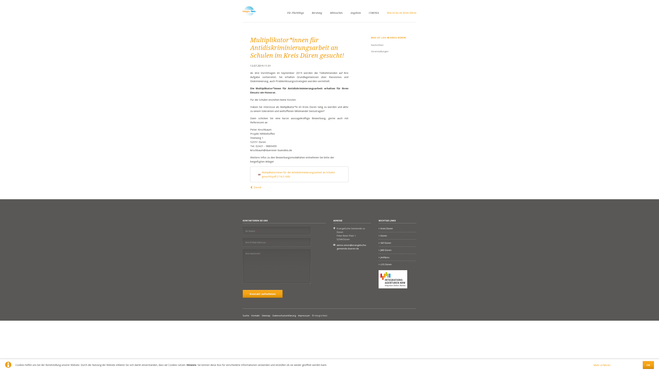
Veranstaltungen (380, 51)
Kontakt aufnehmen (263, 294)
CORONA (374, 13)
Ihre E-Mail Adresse (256, 242)
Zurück (257, 187)
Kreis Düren (386, 228)
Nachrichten (377, 45)
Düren (383, 235)
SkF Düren (385, 242)
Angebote (355, 13)
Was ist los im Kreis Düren (401, 13)
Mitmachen (336, 13)
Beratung (317, 13)
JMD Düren (385, 250)
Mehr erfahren (601, 365)
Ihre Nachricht (254, 253)
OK (648, 365)
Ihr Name (251, 231)
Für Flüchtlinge (295, 13)
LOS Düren (386, 264)
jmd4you (384, 257)
